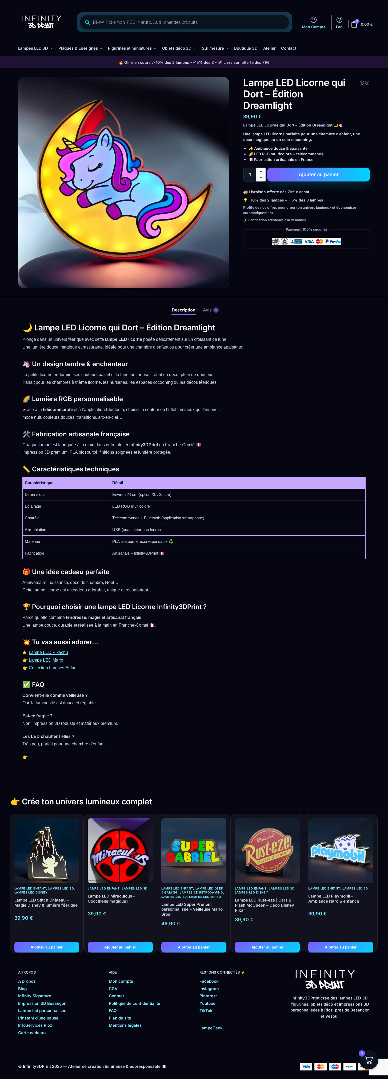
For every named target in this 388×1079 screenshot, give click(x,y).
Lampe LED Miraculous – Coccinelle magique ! (111, 899)
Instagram (209, 988)
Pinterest (208, 995)
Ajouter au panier (319, 174)
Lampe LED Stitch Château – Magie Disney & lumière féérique (46, 903)
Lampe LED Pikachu (48, 652)
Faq (339, 27)
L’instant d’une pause (38, 1018)
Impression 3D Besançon (42, 1003)
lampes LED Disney (31, 892)
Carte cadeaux (32, 1032)
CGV (113, 988)
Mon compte (121, 981)
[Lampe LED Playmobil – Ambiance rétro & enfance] (340, 850)
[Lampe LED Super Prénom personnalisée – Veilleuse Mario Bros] (193, 850)
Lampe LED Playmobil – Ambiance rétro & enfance (333, 899)
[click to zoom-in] (123, 182)
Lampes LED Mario (205, 897)
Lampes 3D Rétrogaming (201, 892)
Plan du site (120, 1018)
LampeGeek (211, 1027)
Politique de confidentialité (134, 1003)
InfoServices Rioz (35, 1025)
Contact (116, 995)
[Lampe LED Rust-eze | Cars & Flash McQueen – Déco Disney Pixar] (267, 850)
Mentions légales (125, 1025)
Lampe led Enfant (30, 888)
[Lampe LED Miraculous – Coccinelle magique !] (120, 850)
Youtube (207, 1003)
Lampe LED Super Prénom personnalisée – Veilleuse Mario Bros (192, 909)
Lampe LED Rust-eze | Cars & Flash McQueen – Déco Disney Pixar (264, 905)
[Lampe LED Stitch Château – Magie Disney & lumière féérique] (46, 850)
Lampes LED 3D (61, 888)
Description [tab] (183, 310)
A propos (26, 981)
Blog (22, 988)
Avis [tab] (210, 310)
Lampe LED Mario (46, 660)
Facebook (209, 981)
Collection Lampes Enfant (53, 668)
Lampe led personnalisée (42, 1010)
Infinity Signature (34, 995)
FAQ (113, 1010)
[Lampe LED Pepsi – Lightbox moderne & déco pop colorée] (362, 82)
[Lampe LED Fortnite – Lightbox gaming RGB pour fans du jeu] (367, 82)
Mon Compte (314, 27)
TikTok (206, 1010)
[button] (261, 171)
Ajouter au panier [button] (47, 947)
